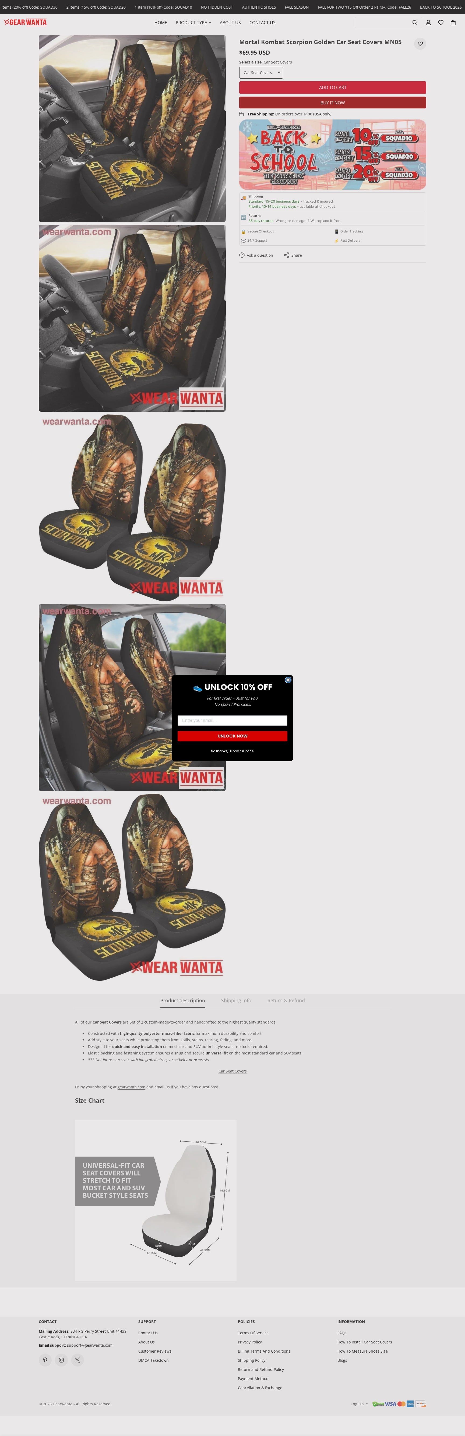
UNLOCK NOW (233, 736)
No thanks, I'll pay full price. (232, 751)
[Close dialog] (288, 680)
